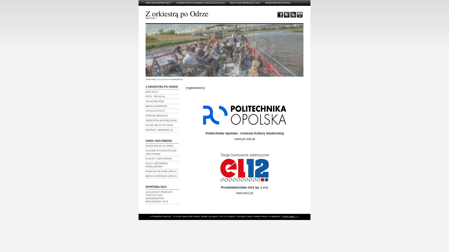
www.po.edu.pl (244, 139)
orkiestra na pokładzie (161, 120)
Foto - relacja (155, 96)
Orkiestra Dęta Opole (278, 3)
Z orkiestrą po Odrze (177, 13)
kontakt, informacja (159, 130)
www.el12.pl (244, 193)
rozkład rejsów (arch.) (161, 171)
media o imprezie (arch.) (161, 176)
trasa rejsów (155, 101)
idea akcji (152, 92)
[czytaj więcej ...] (290, 216)
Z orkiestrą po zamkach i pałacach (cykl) (200, 3)
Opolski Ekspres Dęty (158, 3)
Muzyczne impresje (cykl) (245, 3)
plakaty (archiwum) (159, 159)
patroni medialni (157, 115)
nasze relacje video (159, 125)
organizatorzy (156, 111)
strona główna (162, 79)
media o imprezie (156, 106)
